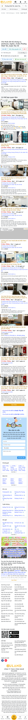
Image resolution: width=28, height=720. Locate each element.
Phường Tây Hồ (14, 117)
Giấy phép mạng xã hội (20, 649)
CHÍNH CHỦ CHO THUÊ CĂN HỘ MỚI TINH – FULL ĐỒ (14, 241)
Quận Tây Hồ (24, 13)
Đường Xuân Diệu (6, 301)
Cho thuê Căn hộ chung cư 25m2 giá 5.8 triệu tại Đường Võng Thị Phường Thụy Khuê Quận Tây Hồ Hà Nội (13, 112)
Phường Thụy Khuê (15, 118)
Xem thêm (14, 404)
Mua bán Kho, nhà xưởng (7, 613)
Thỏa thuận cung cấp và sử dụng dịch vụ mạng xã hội (21, 646)
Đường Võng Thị (6, 117)
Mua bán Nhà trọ (5, 619)
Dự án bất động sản (19, 587)
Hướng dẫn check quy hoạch (6, 589)
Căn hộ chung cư (14, 9)
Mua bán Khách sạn (6, 621)
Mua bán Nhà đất (5, 604)
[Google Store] (14, 636)
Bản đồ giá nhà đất (5, 594)
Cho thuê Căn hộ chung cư (20, 611)
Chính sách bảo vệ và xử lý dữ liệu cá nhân (7, 645)
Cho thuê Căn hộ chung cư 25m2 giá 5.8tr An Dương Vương (13, 144)
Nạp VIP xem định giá (6, 600)
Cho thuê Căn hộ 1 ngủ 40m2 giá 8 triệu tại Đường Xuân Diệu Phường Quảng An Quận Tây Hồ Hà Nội (14, 296)
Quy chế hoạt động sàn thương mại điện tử (20, 641)
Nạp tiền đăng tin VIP (20, 594)
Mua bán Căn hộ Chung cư (7, 611)
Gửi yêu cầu (21, 457)
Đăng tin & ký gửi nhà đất (21, 592)
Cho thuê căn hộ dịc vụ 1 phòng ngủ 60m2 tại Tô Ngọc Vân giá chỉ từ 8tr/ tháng (14, 209)
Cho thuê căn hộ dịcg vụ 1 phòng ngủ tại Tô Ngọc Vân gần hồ (13, 178)
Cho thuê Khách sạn (19, 621)
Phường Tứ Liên (18, 152)
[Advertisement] (14, 27)
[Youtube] (6, 660)
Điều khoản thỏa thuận (6, 643)
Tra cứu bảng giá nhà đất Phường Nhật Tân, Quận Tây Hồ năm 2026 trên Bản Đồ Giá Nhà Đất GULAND (14, 552)
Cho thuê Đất (18, 608)
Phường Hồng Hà (16, 79)
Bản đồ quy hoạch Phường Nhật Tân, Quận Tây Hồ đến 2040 (14, 541)
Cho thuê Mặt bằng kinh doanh (20, 624)
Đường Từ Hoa (5, 268)
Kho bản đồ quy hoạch (6, 587)
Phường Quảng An (6, 184)
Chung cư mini (11, 156)
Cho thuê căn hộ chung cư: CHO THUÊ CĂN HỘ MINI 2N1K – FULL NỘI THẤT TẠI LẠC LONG (14, 358)
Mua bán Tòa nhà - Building (5, 616)
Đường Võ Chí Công (7, 79)
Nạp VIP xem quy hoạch (7, 592)
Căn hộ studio (11, 123)
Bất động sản (18, 584)
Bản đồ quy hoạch (5, 584)
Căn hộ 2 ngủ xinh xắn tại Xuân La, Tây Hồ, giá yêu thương (13, 327)
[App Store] (14, 632)
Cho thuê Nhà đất (19, 604)
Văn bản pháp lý (5, 652)
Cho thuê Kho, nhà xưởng (19, 616)
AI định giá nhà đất (5, 598)
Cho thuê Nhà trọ (19, 619)
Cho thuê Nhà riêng (19, 606)
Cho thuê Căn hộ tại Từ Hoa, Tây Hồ (11, 264)
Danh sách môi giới (19, 596)
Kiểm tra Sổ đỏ (18, 600)
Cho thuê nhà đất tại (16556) (13, 414)
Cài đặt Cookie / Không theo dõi (6, 649)
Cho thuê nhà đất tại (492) (12, 411)
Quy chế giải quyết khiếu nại (20, 652)
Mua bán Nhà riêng (5, 606)
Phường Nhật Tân (16, 81)
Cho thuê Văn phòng (19, 613)
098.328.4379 (17, 692)
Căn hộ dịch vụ (11, 187)
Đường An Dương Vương (8, 149)
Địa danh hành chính (19, 598)
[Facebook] (2, 660)
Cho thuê (3, 9)
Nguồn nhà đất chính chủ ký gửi (21, 589)
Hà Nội (17, 13)
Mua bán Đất (4, 608)
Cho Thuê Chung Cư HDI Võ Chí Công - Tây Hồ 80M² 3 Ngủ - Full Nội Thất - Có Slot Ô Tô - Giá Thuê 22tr (14, 75)
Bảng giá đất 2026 (5, 596)
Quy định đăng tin (19, 654)
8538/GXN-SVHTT (9, 679)
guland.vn (17, 570)
